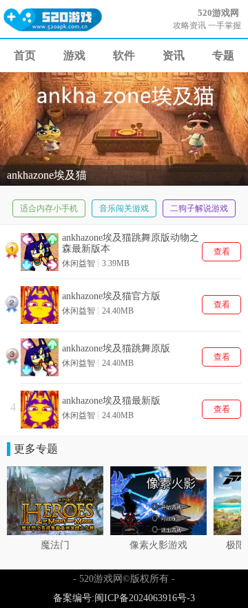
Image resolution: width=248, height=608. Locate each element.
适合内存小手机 (49, 208)
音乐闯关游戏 (124, 208)
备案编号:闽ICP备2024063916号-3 (124, 598)
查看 (222, 252)
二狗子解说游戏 (199, 208)
